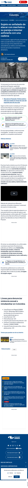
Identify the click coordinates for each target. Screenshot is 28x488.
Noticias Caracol (4, 20)
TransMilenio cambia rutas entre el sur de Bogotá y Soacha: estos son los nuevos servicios (14, 398)
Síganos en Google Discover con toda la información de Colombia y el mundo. (15, 125)
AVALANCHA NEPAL (11, 5)
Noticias (11, 473)
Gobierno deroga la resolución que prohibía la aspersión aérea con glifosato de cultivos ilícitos (14, 405)
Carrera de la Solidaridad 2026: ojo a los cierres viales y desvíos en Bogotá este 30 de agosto (14, 393)
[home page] (14, 437)
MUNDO (11, 337)
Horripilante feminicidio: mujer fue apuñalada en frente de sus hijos (18, 341)
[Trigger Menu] (2, 2)
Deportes (19, 473)
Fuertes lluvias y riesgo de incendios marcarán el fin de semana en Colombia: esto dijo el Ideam (14, 383)
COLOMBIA (11, 20)
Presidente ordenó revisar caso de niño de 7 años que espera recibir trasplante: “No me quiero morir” (18, 147)
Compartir (22, 59)
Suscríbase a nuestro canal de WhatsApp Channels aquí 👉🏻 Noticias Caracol (13, 118)
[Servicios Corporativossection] (26, 466)
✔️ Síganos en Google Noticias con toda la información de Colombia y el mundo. (15, 262)
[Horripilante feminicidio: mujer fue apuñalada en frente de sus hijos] (5, 339)
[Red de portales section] (26, 462)
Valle (14, 349)
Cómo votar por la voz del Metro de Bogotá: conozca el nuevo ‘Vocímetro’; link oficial (14, 388)
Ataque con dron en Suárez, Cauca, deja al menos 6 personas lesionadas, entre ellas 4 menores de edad (18, 157)
